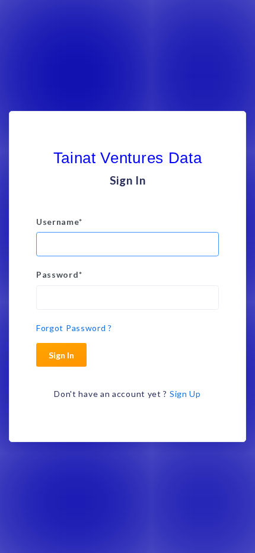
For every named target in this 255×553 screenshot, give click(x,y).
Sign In (61, 355)
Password (59, 274)
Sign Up (185, 394)
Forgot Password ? (74, 328)
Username (59, 222)
